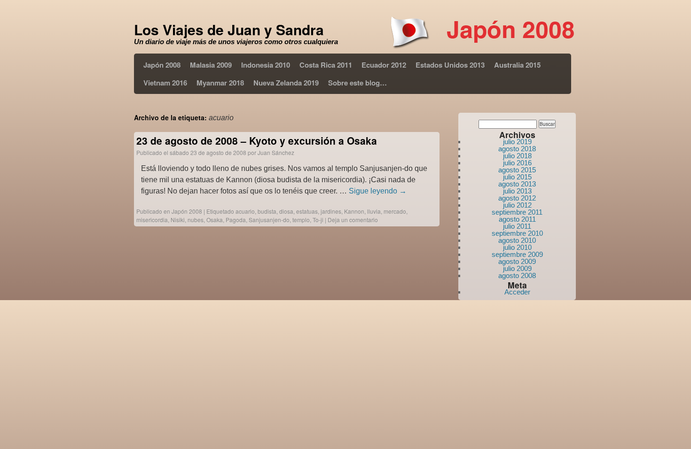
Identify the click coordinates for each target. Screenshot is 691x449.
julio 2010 (517, 247)
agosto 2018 (517, 149)
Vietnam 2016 (165, 82)
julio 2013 (517, 191)
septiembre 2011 (517, 212)
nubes (196, 220)
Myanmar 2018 (220, 82)
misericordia (152, 220)
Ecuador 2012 (383, 65)
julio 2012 (517, 205)
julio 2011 (517, 226)
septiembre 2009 (517, 254)
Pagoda (236, 220)
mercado (395, 211)
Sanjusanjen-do (269, 220)
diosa (286, 211)
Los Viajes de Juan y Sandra (229, 29)
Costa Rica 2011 (325, 65)
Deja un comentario (353, 220)
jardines (331, 211)
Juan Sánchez (276, 152)
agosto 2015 (517, 170)
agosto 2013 (517, 184)
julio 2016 (517, 163)
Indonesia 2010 (265, 65)
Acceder (517, 292)
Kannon (354, 211)
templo (301, 220)
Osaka (214, 220)
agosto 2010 (517, 240)
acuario (245, 211)
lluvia (374, 211)
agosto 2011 (517, 219)
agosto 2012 (517, 198)
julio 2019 (517, 142)
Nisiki (178, 220)
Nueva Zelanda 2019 (286, 82)
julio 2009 (517, 268)
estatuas (307, 211)
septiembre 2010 (517, 233)
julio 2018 (517, 156)
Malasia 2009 (211, 65)
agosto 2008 (517, 275)
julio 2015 (517, 177)
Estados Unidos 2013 (450, 65)
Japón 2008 (162, 65)
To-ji (318, 220)
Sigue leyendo (378, 191)
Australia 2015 (517, 65)
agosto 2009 (517, 261)
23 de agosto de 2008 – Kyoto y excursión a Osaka (256, 140)
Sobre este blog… (357, 82)
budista (267, 211)
